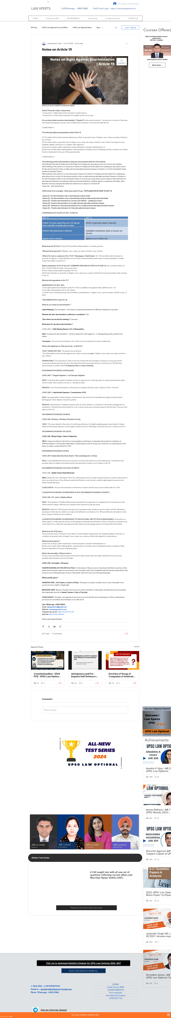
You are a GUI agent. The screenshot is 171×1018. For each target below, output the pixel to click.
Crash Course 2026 (115, 987)
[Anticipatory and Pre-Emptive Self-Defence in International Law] (85, 660)
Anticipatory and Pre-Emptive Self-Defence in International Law (84, 675)
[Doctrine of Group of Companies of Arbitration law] (122, 660)
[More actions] (126, 43)
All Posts (34, 27)
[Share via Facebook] (43, 626)
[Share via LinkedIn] (54, 626)
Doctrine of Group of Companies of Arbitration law (122, 675)
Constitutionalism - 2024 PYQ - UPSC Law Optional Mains (47, 675)
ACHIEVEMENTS (115, 990)
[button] (116, 27)
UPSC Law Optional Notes (82, 27)
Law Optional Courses (116, 995)
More (99, 27)
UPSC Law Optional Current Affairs (55, 27)
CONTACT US (115, 998)
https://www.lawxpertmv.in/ (123, 8)
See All (136, 647)
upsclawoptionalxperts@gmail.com (56, 989)
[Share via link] (60, 626)
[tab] (85, 858)
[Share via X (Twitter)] (49, 626)
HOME (115, 984)
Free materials (115, 993)
